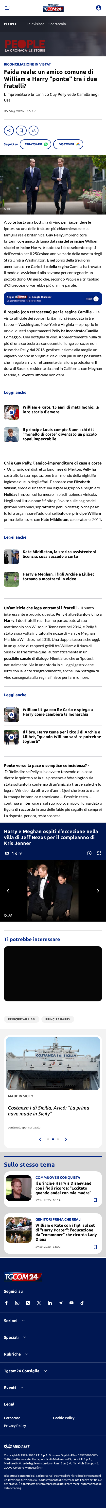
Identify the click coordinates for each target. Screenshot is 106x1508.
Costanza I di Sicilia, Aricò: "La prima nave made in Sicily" (48, 1110)
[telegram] (60, 1302)
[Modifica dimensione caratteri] (33, 130)
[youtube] (71, 1302)
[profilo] (98, 7)
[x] (38, 1302)
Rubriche (12, 1354)
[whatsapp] (28, 1302)
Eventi (10, 1387)
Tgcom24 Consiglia (21, 1371)
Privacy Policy (15, 1426)
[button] (53, 8)
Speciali (11, 1337)
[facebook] (6, 1302)
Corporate (12, 1418)
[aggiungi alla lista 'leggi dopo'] (21, 130)
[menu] (7, 7)
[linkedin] (49, 1302)
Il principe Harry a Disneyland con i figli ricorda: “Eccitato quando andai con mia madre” (63, 1188)
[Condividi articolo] (9, 130)
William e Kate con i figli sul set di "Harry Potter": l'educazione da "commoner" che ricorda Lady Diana (66, 1232)
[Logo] (53, 8)
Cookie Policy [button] (63, 1418)
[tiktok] (82, 1302)
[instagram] (17, 1302)
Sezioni (11, 1320)
